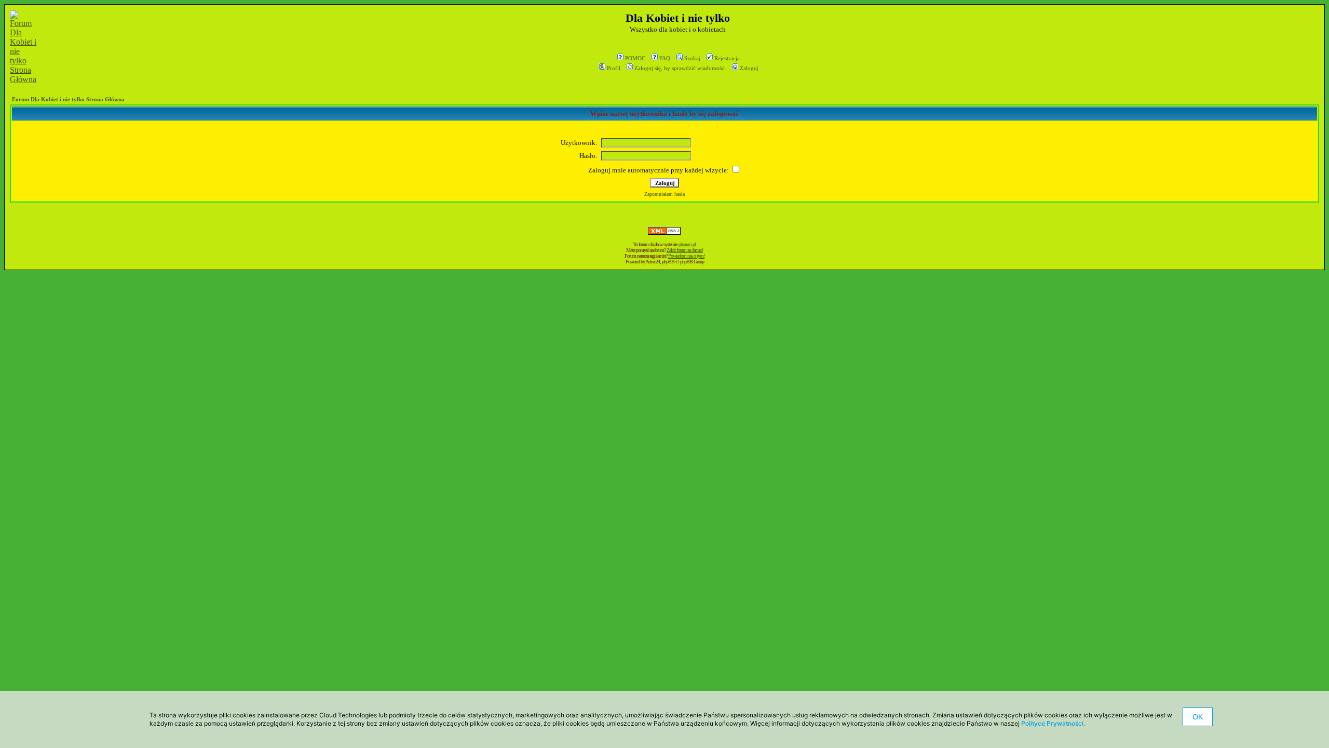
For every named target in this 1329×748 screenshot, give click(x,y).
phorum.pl (687, 244)
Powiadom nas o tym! (686, 256)
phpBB (668, 261)
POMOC (635, 58)
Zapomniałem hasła (664, 194)
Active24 (652, 261)
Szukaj (692, 58)
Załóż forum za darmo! (685, 250)
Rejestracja (727, 58)
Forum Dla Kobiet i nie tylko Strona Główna (68, 99)
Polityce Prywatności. (1053, 723)
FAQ (664, 58)
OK (1197, 717)
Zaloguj (749, 68)
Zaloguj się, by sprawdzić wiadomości (680, 68)
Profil (613, 68)
